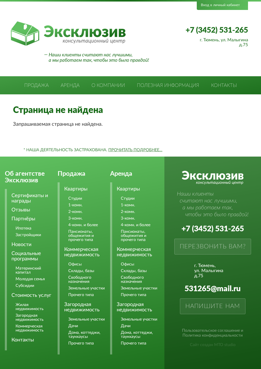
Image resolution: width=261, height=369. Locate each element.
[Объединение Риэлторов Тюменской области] (69, 13)
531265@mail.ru (213, 289)
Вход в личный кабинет (220, 5)
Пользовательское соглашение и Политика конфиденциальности (212, 332)
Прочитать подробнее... (135, 150)
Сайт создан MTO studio (213, 345)
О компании (108, 85)
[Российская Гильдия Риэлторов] (105, 13)
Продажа (36, 85)
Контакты (224, 85)
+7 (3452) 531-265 (217, 30)
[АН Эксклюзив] (68, 44)
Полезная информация (168, 85)
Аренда (70, 85)
